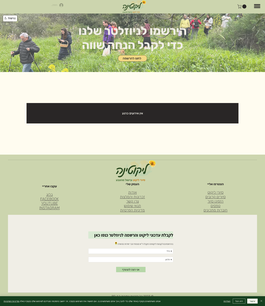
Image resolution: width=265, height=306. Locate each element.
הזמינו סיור (215, 201)
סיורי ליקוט (215, 192)
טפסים (215, 205)
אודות (132, 192)
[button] (242, 6)
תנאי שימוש (132, 205)
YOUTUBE (49, 203)
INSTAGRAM (49, 208)
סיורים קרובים (215, 197)
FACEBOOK (49, 199)
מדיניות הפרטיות (132, 210)
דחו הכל (239, 301)
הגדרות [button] (227, 301)
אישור (252, 301)
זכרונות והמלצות (132, 197)
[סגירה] (261, 301)
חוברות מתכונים (215, 210)
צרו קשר (132, 201)
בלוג (49, 194)
